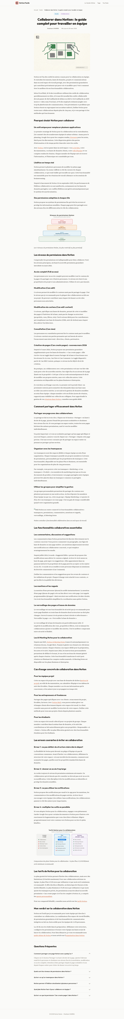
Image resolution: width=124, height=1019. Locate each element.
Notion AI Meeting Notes (56, 642)
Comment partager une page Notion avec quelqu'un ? (53, 954)
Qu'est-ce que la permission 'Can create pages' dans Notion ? (56, 995)
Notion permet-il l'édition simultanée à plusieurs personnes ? (55, 983)
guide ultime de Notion (42, 935)
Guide (41, 10)
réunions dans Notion (53, 399)
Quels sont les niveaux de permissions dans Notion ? (52, 971)
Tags (98, 3)
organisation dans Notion (75, 935)
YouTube (105, 3)
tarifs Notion (82, 901)
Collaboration (65, 14)
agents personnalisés (44, 896)
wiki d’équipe (77, 151)
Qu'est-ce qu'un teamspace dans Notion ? (49, 977)
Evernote (73, 137)
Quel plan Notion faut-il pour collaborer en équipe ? (52, 989)
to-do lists (76, 148)
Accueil (36, 10)
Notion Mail (56, 702)
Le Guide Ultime (90, 3)
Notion (40, 148)
